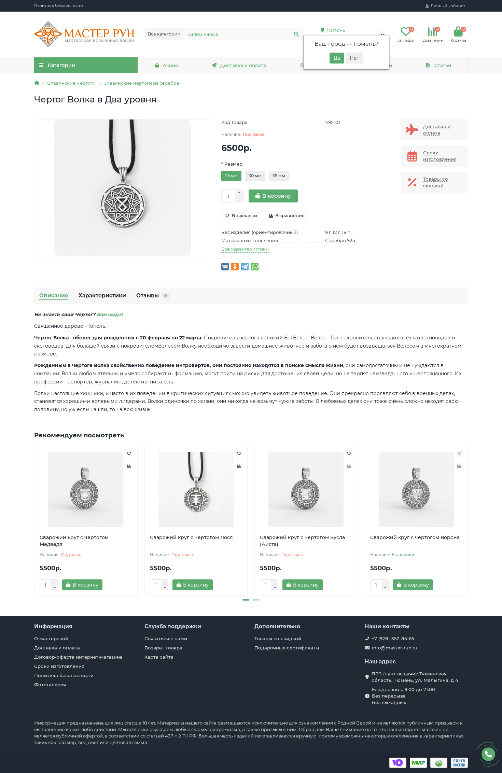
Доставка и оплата (243, 65)
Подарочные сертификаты (286, 647)
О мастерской (51, 638)
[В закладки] (129, 453)
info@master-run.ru (394, 647)
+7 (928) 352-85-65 (393, 638)
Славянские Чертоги (71, 83)
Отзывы (151, 295)
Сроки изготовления (59, 666)
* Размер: (232, 164)
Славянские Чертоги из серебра (141, 83)
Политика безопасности (58, 5)
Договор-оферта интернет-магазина (78, 657)
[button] (245, 600)
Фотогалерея (50, 684)
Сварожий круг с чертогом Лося (191, 537)
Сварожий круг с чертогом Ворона (415, 537)
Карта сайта (158, 657)
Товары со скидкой (277, 638)
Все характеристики (245, 249)
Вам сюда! (110, 314)
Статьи (442, 65)
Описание (53, 295)
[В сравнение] (129, 466)
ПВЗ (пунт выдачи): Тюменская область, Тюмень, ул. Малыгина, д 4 (415, 677)
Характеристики (102, 295)
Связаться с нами (165, 638)
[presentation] (35, 519)
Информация (53, 626)
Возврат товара (163, 647)
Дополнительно (277, 626)
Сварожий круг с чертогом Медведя (74, 540)
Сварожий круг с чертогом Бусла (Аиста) (302, 540)
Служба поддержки (172, 626)
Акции (170, 65)
